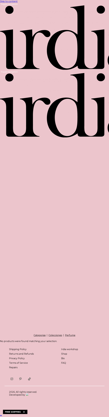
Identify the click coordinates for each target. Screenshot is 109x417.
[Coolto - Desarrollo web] (27, 394)
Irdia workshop (69, 349)
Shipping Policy (18, 349)
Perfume (70, 335)
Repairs (13, 367)
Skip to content (9, 1)
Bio (63, 358)
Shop (64, 353)
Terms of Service (18, 363)
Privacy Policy (17, 358)
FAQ (63, 363)
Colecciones (55, 335)
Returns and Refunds (21, 353)
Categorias (40, 335)
